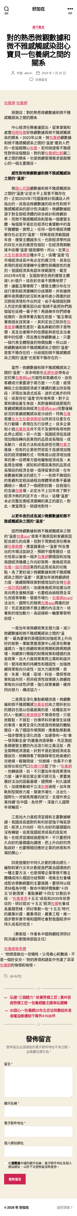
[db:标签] (15, 976)
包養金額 (41, 704)
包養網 (9, 102)
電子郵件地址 (14, 1123)
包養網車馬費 (15, 948)
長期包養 (51, 372)
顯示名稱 (11, 1103)
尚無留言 (41, 79)
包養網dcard (47, 408)
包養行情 (37, 766)
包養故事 (22, 428)
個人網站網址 (13, 1143)
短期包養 (18, 132)
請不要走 (38, 27)
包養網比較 (54, 153)
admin (28, 73)
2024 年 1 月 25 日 (54, 73)
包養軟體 (15, 546)
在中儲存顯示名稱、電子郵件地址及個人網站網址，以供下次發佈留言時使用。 (40, 1165)
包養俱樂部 (32, 714)
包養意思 (20, 898)
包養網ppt (23, 377)
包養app (23, 536)
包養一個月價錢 (17, 566)
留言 (8, 1064)
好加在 (38, 9)
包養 (33, 147)
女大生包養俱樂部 (26, 418)
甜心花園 (22, 188)
